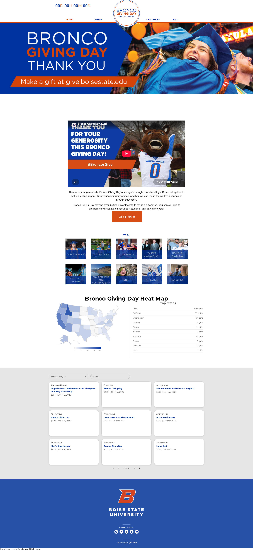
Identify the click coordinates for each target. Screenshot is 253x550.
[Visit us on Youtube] (136, 533)
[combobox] (66, 376)
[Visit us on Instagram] (126, 533)
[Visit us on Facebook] (116, 533)
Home (69, 19)
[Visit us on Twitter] (121, 533)
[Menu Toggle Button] (124, 235)
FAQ (175, 19)
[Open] (85, 376)
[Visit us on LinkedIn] (131, 533)
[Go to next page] (135, 468)
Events (98, 19)
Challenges (153, 19)
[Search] (128, 235)
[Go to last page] (140, 468)
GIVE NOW (127, 216)
